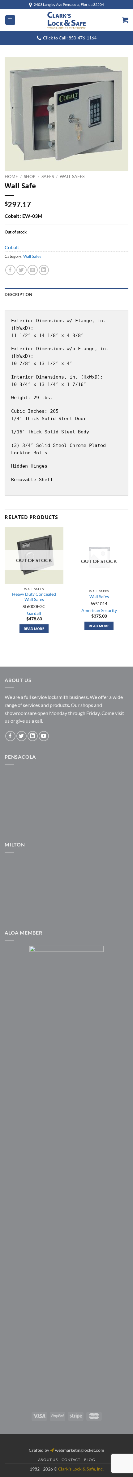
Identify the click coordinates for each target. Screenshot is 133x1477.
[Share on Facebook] (10, 270)
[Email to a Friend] (33, 270)
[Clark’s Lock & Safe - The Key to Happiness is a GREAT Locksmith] (66, 20)
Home (11, 176)
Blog (89, 1459)
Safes (47, 176)
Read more (34, 629)
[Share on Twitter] (21, 270)
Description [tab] (18, 294)
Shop (30, 176)
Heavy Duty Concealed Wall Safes (34, 597)
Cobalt (12, 247)
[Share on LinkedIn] (44, 270)
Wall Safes (72, 176)
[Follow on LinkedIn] (33, 736)
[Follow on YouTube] (44, 736)
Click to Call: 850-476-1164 (70, 37)
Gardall (34, 613)
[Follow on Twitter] (21, 736)
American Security (99, 610)
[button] (10, 20)
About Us (48, 1459)
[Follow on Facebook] (10, 736)
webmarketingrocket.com (79, 1450)
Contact (71, 1459)
